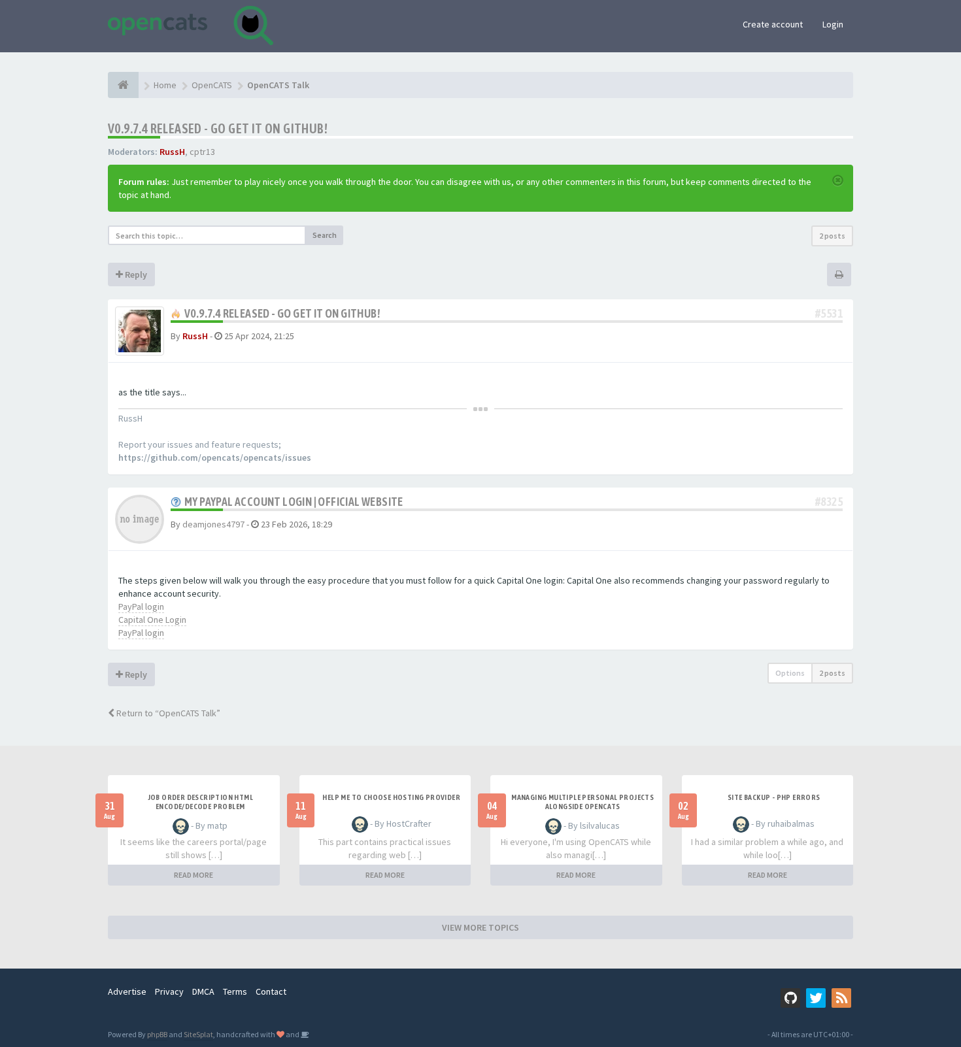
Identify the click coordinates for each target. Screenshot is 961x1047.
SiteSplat (198, 1034)
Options (790, 673)
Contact (271, 991)
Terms (235, 991)
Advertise (127, 991)
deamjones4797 (213, 524)
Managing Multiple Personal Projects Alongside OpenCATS (582, 802)
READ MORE (193, 875)
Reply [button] (135, 274)
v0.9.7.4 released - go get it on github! (218, 128)
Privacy (169, 991)
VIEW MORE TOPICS (480, 927)
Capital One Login (152, 619)
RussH (172, 152)
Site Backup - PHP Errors (774, 797)
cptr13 (202, 152)
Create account (773, 24)
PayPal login (141, 606)
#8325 (829, 501)
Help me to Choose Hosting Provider (391, 797)
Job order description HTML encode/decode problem (200, 802)
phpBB (157, 1034)
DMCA (203, 991)
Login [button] (832, 24)
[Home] (123, 85)
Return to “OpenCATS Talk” (167, 713)
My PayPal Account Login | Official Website (293, 501)
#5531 (829, 313)
